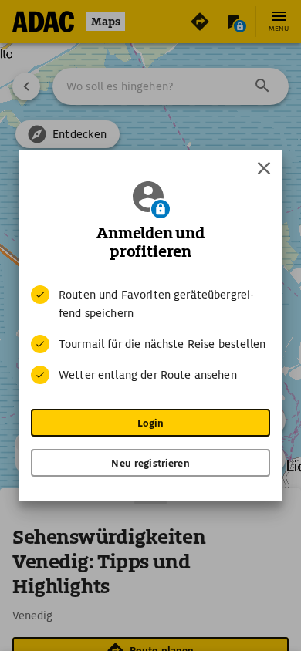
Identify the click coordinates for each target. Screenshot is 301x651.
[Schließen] (263, 168)
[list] (150, 334)
